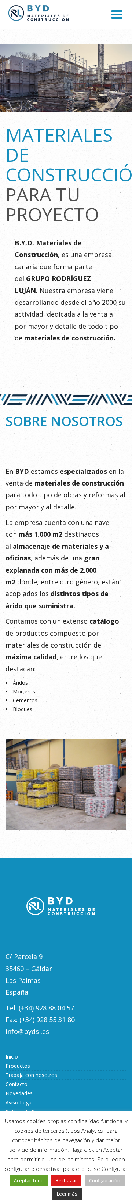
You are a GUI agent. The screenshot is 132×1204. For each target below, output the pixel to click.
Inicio (12, 1056)
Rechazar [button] (66, 1180)
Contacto (16, 1084)
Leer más (67, 1193)
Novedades (19, 1093)
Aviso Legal (19, 1102)
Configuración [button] (104, 1180)
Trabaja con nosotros (31, 1074)
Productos (18, 1065)
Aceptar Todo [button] (29, 1180)
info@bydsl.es (27, 1031)
